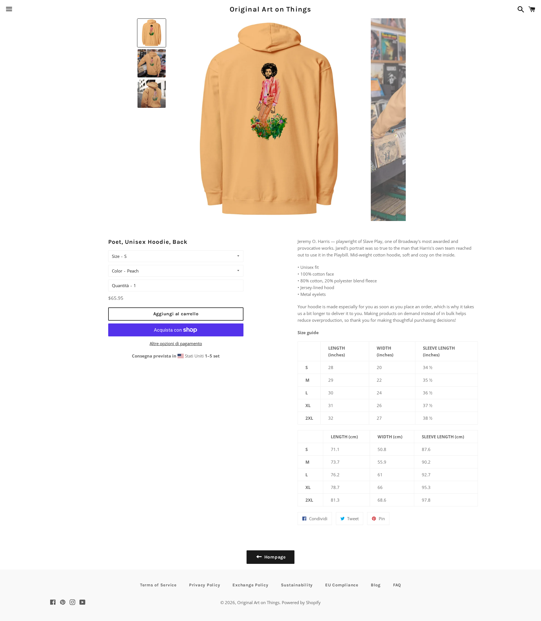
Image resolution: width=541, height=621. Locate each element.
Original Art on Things (270, 9)
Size (115, 256)
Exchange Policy (250, 585)
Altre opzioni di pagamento (176, 343)
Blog (376, 585)
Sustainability (297, 585)
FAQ (397, 585)
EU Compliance (341, 585)
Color (117, 271)
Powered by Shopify (301, 602)
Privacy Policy (204, 585)
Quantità (120, 285)
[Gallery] (270, 119)
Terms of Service (158, 585)
